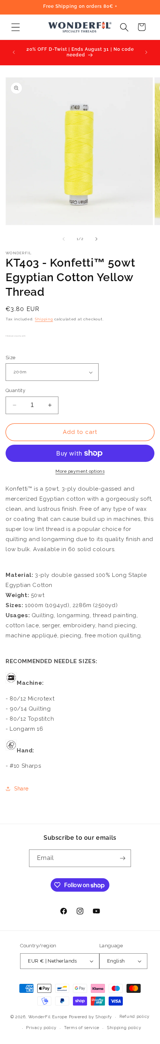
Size (11, 357)
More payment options (80, 471)
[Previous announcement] (14, 52)
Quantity (15, 390)
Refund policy (134, 1016)
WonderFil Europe (47, 1017)
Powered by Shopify (90, 1017)
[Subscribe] (122, 858)
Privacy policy (41, 1027)
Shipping (44, 319)
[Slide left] (63, 239)
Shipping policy (124, 1027)
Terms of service (81, 1027)
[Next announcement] (146, 52)
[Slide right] (96, 239)
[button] (15, 27)
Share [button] (21, 789)
